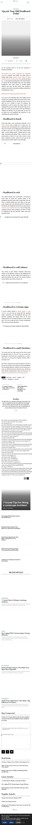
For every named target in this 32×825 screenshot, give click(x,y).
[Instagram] (7, 752)
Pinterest (19, 302)
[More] (26, 60)
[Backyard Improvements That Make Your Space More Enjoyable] (26, 527)
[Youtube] (11, 752)
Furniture (4, 379)
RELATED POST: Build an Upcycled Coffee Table (14, 94)
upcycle (17, 379)
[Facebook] (16, 410)
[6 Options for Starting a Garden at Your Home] (26, 560)
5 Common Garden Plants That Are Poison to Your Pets (8, 388)
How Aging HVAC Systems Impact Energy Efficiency (11, 516)
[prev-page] (25, 478)
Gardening (5, 598)
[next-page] (28, 478)
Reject (11, 822)
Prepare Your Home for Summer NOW (11, 798)
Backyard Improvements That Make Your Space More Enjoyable (11, 527)
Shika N (5, 508)
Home (3, 631)
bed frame (8, 377)
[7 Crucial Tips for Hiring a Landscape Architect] (16, 493)
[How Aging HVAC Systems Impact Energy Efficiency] (26, 516)
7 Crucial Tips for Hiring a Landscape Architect (15, 504)
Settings (18, 822)
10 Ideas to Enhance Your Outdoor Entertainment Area (15, 762)
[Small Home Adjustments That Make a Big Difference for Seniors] (26, 538)
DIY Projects (5, 665)
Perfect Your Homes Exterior (9, 801)
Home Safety (5, 698)
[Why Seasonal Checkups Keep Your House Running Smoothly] (26, 549)
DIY (23, 377)
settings (18, 819)
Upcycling (16, 9)
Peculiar (11, 18)
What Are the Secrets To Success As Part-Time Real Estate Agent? (15, 766)
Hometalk (20, 343)
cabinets (19, 377)
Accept (4, 822)
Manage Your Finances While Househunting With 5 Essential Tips (15, 771)
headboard (10, 379)
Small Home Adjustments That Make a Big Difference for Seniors (10, 538)
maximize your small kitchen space (11, 207)
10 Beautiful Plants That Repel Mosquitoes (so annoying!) (22, 388)
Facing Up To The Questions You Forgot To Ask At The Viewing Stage (16, 805)
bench (14, 377)
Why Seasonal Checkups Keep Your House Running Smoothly (10, 549)
